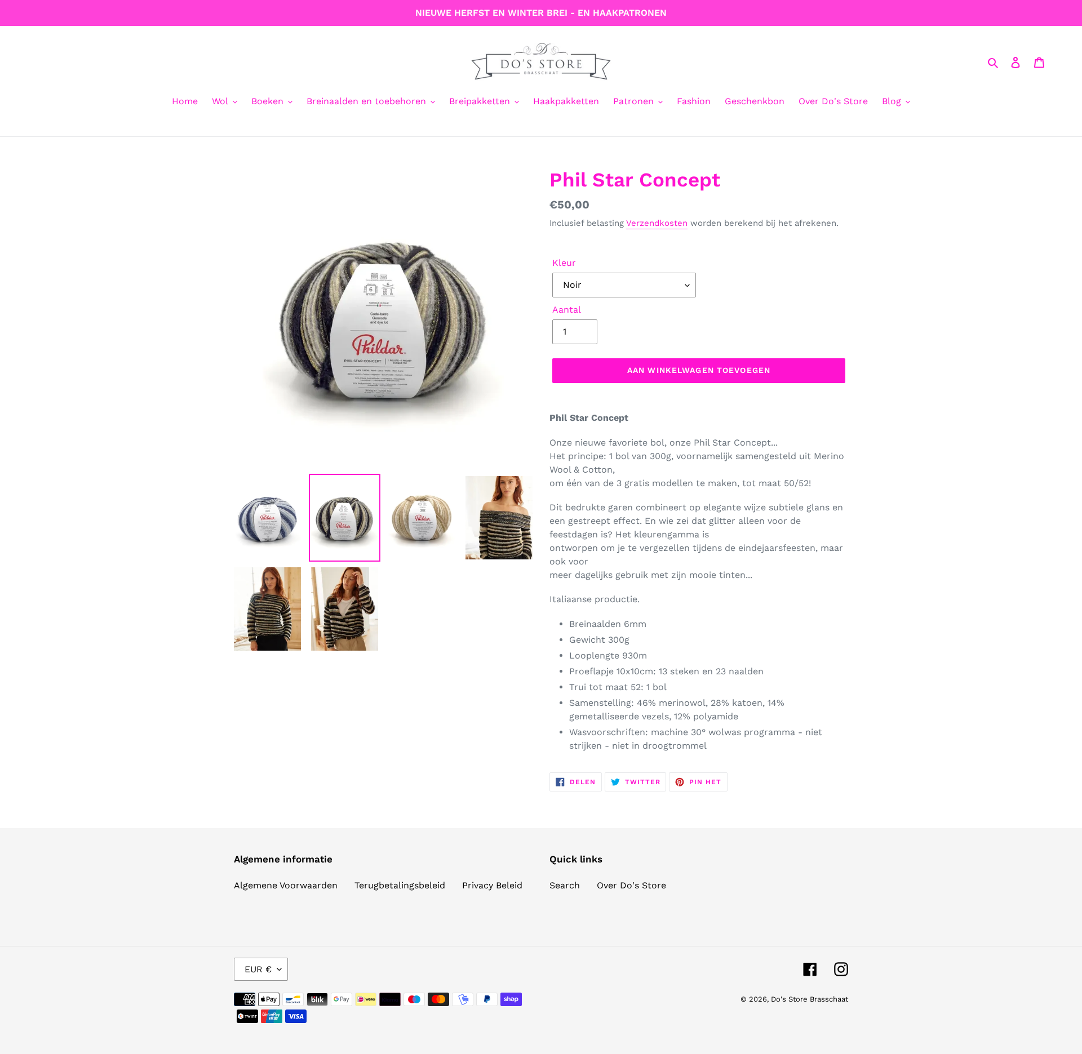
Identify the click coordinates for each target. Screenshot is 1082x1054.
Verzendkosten (657, 223)
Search (564, 885)
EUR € (258, 969)
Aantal (566, 309)
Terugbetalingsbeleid (399, 885)
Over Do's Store (631, 885)
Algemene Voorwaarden (286, 885)
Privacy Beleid (492, 885)
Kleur (564, 262)
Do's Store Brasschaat (809, 999)
